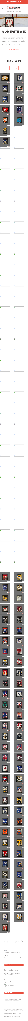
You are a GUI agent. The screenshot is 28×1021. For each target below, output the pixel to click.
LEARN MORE (14, 2)
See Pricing (14, 68)
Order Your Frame (14, 49)
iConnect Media (15, 1017)
